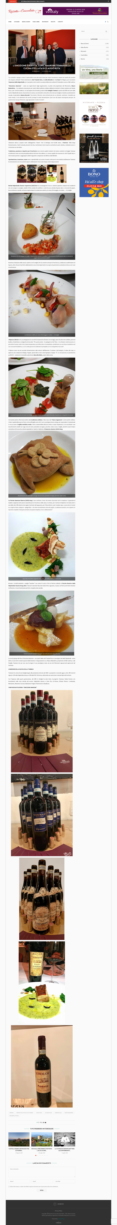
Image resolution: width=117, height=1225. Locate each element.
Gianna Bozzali (58, 1112)
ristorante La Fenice (14, 1115)
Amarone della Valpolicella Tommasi (24, 1112)
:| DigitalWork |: (61, 1219)
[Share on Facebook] (40, 1122)
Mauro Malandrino (69, 1112)
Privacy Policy (58, 1211)
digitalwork (37, 71)
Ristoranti (45, 21)
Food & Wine (36, 21)
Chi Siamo (16, 21)
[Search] (108, 21)
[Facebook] (108, 1)
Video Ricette (95, 47)
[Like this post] (38, 1122)
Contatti (60, 21)
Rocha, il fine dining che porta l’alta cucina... (42, 1150)
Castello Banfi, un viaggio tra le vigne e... (33, 1)
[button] (18, 1)
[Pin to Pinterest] (43, 1122)
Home (9, 21)
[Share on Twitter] (41, 1122)
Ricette (53, 21)
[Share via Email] (45, 1122)
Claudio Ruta (39, 1112)
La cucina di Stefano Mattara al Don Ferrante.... (65, 1150)
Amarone (12, 1112)
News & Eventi (26, 21)
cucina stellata (48, 1112)
